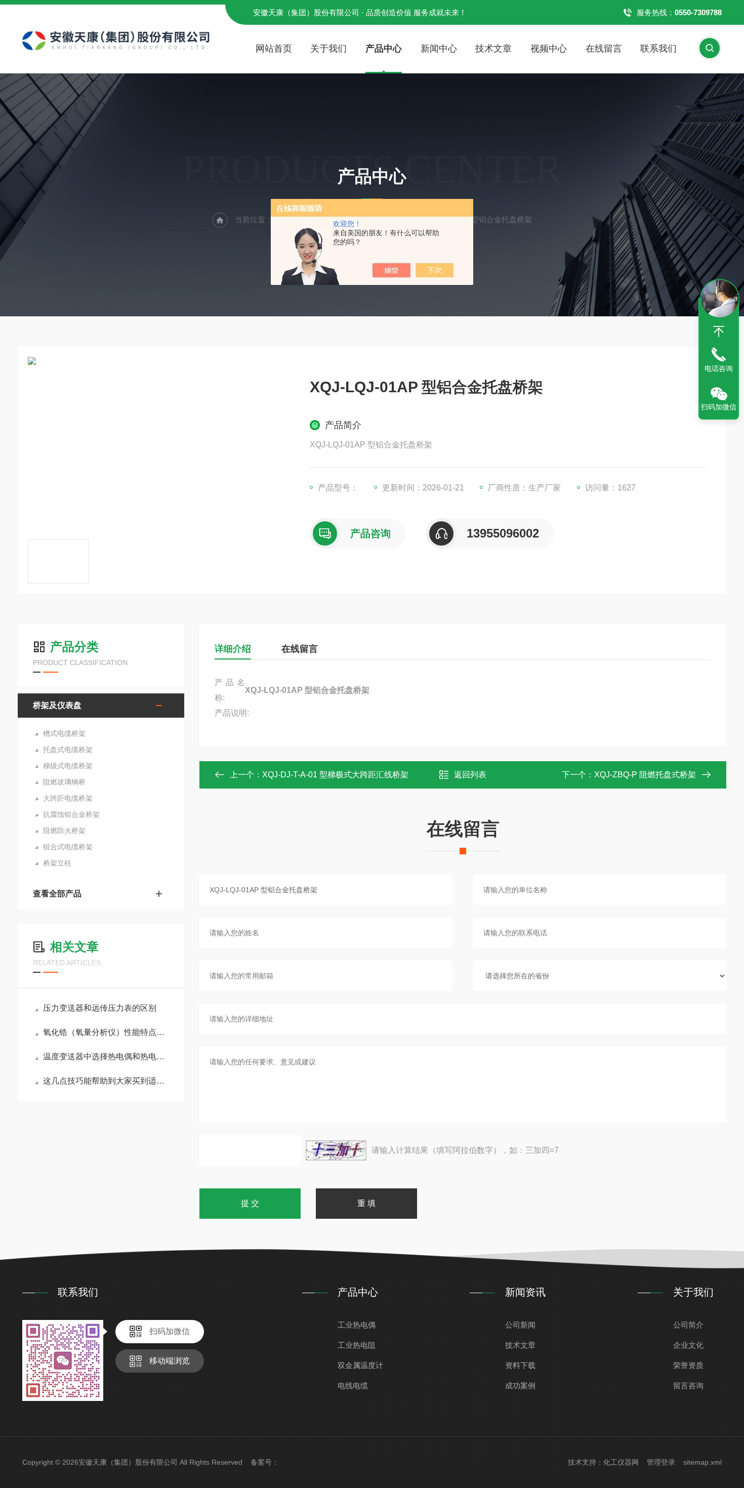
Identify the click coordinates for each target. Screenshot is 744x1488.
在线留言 (604, 49)
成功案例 (520, 1385)
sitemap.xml (702, 1462)
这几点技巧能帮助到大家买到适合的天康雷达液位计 (106, 1081)
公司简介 (688, 1324)
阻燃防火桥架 (64, 830)
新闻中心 (439, 49)
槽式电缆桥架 (64, 733)
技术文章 (493, 49)
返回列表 (470, 774)
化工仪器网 (621, 1462)
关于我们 (328, 49)
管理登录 (661, 1462)
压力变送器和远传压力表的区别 (99, 1008)
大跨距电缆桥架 (68, 798)
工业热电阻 (357, 1345)
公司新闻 (520, 1324)
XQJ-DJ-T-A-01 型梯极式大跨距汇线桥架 (335, 774)
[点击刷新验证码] (336, 1150)
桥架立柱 (57, 863)
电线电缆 (353, 1385)
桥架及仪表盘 (57, 705)
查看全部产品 (57, 893)
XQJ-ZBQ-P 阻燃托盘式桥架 (645, 774)
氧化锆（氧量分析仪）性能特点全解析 (106, 1032)
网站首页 (274, 49)
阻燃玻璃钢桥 (64, 782)
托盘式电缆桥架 (68, 750)
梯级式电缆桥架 (68, 766)
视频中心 (548, 49)
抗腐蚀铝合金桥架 (71, 814)
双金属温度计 (360, 1365)
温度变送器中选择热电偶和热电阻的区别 (106, 1056)
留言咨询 (688, 1385)
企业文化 (688, 1345)
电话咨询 (719, 368)
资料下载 (520, 1365)
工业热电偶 (357, 1324)
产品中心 (383, 49)
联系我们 (658, 49)
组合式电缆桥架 (68, 847)
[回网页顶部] (718, 331)
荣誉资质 (688, 1365)
